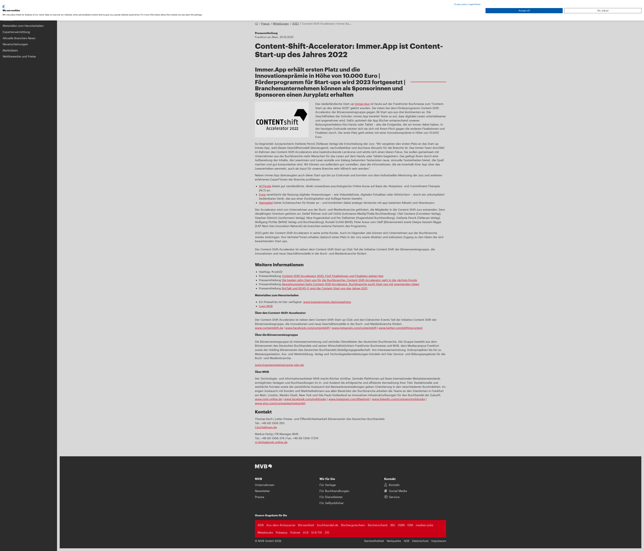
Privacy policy (460, 4)
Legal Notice (474, 4)
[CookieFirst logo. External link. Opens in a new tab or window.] (4, 6)
